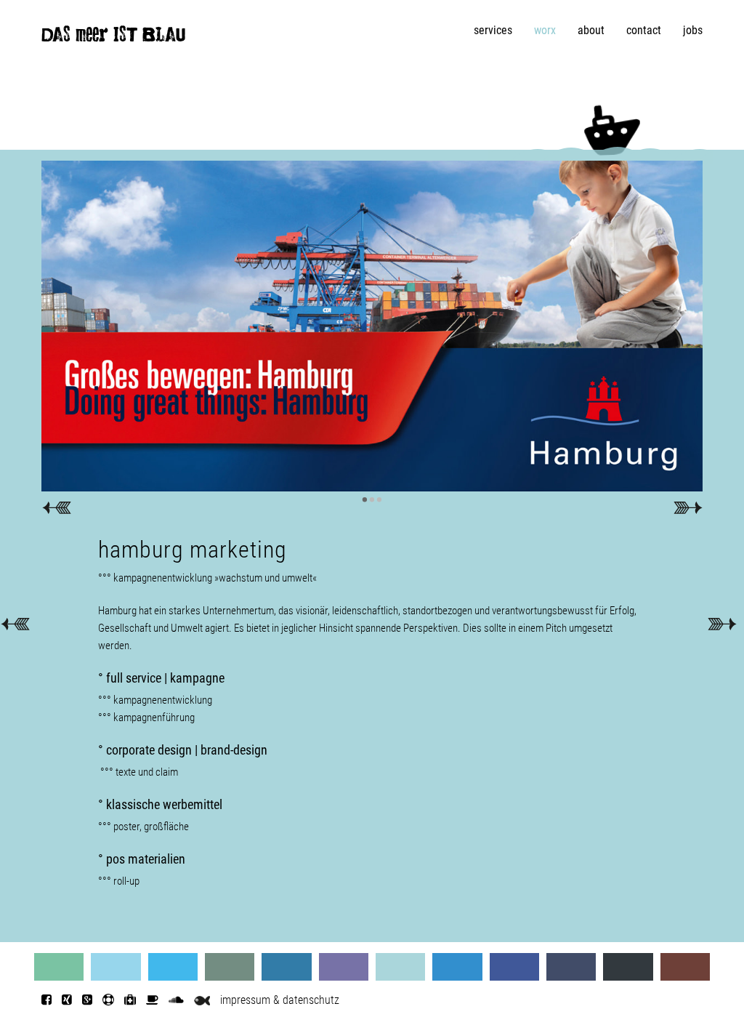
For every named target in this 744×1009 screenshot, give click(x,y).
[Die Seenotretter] (108, 1000)
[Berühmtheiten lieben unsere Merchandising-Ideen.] (15, 622)
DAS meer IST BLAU (113, 38)
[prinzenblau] (400, 967)
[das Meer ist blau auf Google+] (87, 1000)
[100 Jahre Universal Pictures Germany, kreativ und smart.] (722, 622)
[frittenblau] (514, 967)
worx (545, 30)
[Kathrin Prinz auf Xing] (67, 1000)
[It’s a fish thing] (202, 1000)
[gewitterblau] (229, 967)
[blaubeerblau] (343, 967)
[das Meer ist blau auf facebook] (46, 1000)
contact (643, 30)
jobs (693, 30)
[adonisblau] (286, 967)
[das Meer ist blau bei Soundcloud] (176, 1000)
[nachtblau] (627, 967)
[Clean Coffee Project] (152, 1000)
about (591, 30)
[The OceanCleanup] (130, 1000)
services (493, 30)
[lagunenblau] (59, 967)
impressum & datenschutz (279, 1000)
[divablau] (571, 967)
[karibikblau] (115, 967)
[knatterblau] (457, 967)
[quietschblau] (173, 967)
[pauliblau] (685, 967)
